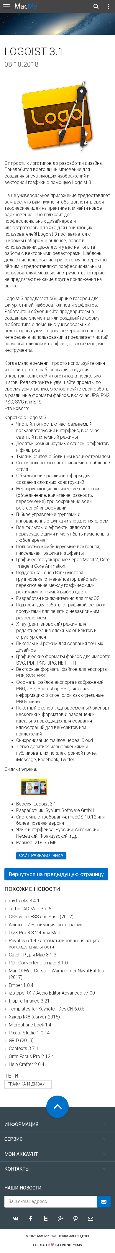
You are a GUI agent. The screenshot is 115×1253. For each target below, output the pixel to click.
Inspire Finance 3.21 (29, 1001)
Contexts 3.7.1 (24, 1048)
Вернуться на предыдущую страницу (56, 874)
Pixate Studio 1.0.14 (29, 1033)
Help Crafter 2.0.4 (27, 1064)
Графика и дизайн (28, 1084)
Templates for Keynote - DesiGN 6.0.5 (47, 1009)
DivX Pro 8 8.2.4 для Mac (34, 932)
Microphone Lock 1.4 (30, 1025)
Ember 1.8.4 (21, 985)
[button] (42, 785)
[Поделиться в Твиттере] (45, 1218)
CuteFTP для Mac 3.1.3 (32, 955)
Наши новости (23, 1188)
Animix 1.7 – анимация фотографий (46, 924)
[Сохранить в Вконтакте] (15, 1218)
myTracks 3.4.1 (24, 901)
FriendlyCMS (71, 1245)
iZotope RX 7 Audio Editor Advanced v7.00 (52, 993)
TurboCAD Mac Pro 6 (30, 909)
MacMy (43, 1236)
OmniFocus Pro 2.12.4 (31, 1056)
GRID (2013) (21, 1040)
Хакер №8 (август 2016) (34, 1017)
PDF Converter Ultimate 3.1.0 (38, 963)
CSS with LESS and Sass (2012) (41, 917)
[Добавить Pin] (75, 1218)
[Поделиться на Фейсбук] (30, 1218)
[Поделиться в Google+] (60, 1218)
